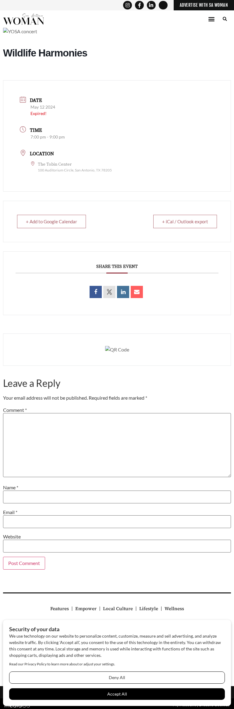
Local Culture (118, 609)
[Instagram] (127, 5)
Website (12, 536)
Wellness (174, 609)
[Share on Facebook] (96, 292)
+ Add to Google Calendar (51, 221)
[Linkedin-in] (151, 5)
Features (59, 609)
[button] (211, 19)
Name (10, 487)
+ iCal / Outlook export (185, 221)
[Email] (137, 292)
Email (10, 512)
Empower (86, 609)
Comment (15, 410)
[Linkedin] (123, 292)
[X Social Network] (109, 292)
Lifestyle (148, 609)
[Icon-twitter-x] (163, 5)
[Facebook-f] (139, 5)
